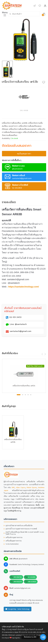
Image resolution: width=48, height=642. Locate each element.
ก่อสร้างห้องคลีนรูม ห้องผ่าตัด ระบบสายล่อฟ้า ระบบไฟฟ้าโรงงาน (25, 533)
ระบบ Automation (12, 544)
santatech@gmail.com (22, 588)
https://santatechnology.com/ (23, 286)
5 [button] (30, 394)
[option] (24, 39)
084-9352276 (18, 581)
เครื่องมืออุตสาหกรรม (14, 541)
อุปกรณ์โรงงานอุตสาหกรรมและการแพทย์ (21, 529)
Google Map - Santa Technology (19, 609)
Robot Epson (32, 487)
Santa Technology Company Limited (31, 564)
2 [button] (22, 394)
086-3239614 (32, 581)
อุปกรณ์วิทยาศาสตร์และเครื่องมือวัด (19, 526)
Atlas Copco (20, 487)
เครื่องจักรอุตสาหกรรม (14, 537)
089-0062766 (18, 577)
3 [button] (25, 394)
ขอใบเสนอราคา (24, 153)
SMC (13, 487)
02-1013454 (31, 577)
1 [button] (18, 394)
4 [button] (28, 394)
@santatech (23, 559)
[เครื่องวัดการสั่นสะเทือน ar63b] (24, 39)
